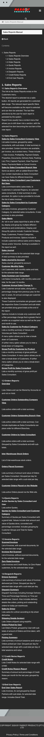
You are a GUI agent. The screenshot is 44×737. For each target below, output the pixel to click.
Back (5, 39)
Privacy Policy (12, 735)
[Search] (26, 19)
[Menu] (40, 11)
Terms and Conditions (29, 735)
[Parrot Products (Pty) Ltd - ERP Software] (22, 11)
